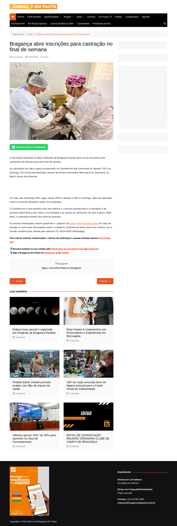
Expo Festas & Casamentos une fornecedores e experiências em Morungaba (86, 333)
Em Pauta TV (105, 17)
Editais (118, 17)
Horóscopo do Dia (101, 23)
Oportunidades (51, 17)
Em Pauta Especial (37, 23)
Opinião (146, 17)
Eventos (91, 17)
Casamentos (83, 23)
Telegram (93, 248)
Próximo (103, 281)
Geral (79, 17)
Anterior (19, 281)
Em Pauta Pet (18, 23)
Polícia (20, 17)
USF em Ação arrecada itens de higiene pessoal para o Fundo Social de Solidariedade (86, 385)
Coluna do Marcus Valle (62, 23)
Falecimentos (34, 17)
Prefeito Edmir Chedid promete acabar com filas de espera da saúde (32, 385)
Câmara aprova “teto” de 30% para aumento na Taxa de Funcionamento (34, 438)
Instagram (49, 252)
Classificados (132, 17)
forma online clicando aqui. (84, 223)
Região (67, 17)
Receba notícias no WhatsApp (30, 147)
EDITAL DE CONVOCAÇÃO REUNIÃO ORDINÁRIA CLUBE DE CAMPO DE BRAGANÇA (88, 438)
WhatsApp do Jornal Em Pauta (68, 248)
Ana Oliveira (17, 57)
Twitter (65, 252)
